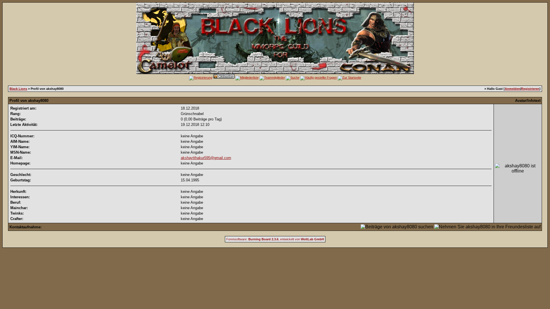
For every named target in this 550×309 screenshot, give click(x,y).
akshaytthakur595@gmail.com (206, 158)
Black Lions (18, 88)
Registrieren (530, 88)
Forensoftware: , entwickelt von (275, 239)
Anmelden (512, 88)
